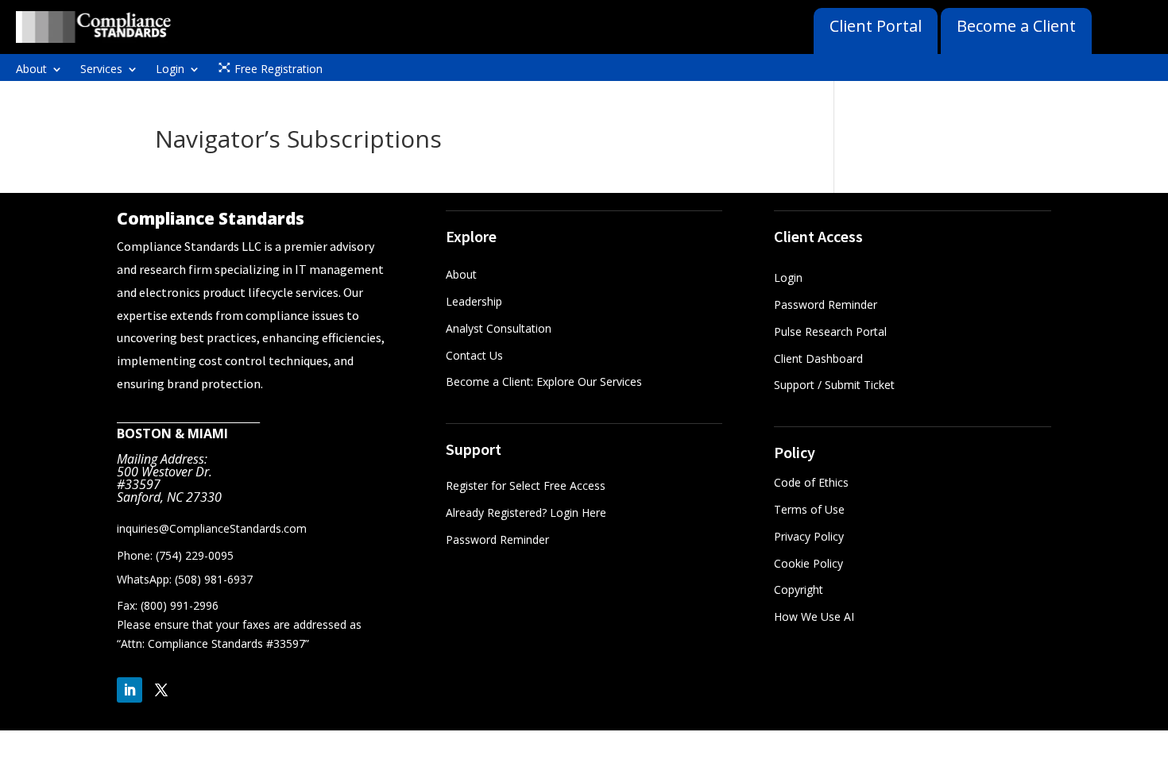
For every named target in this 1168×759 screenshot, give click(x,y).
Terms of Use (809, 509)
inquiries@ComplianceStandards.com (212, 528)
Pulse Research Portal (832, 331)
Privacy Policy (809, 536)
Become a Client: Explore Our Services (544, 381)
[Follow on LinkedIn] (129, 690)
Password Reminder (497, 539)
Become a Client (1016, 26)
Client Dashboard (818, 358)
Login (170, 70)
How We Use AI (814, 616)
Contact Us (474, 355)
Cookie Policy (808, 563)
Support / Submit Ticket (834, 384)
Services (101, 70)
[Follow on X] (161, 690)
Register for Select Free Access (525, 485)
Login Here (578, 512)
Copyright (798, 589)
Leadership (474, 301)
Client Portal (876, 26)
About (31, 70)
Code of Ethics (811, 482)
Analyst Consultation (498, 328)
